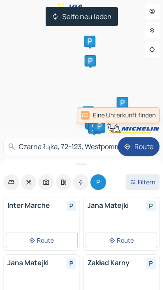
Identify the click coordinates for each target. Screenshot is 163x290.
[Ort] (152, 49)
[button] (89, 41)
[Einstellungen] (152, 30)
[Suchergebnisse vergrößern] (81, 164)
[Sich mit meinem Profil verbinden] (152, 11)
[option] (11, 182)
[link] (118, 115)
